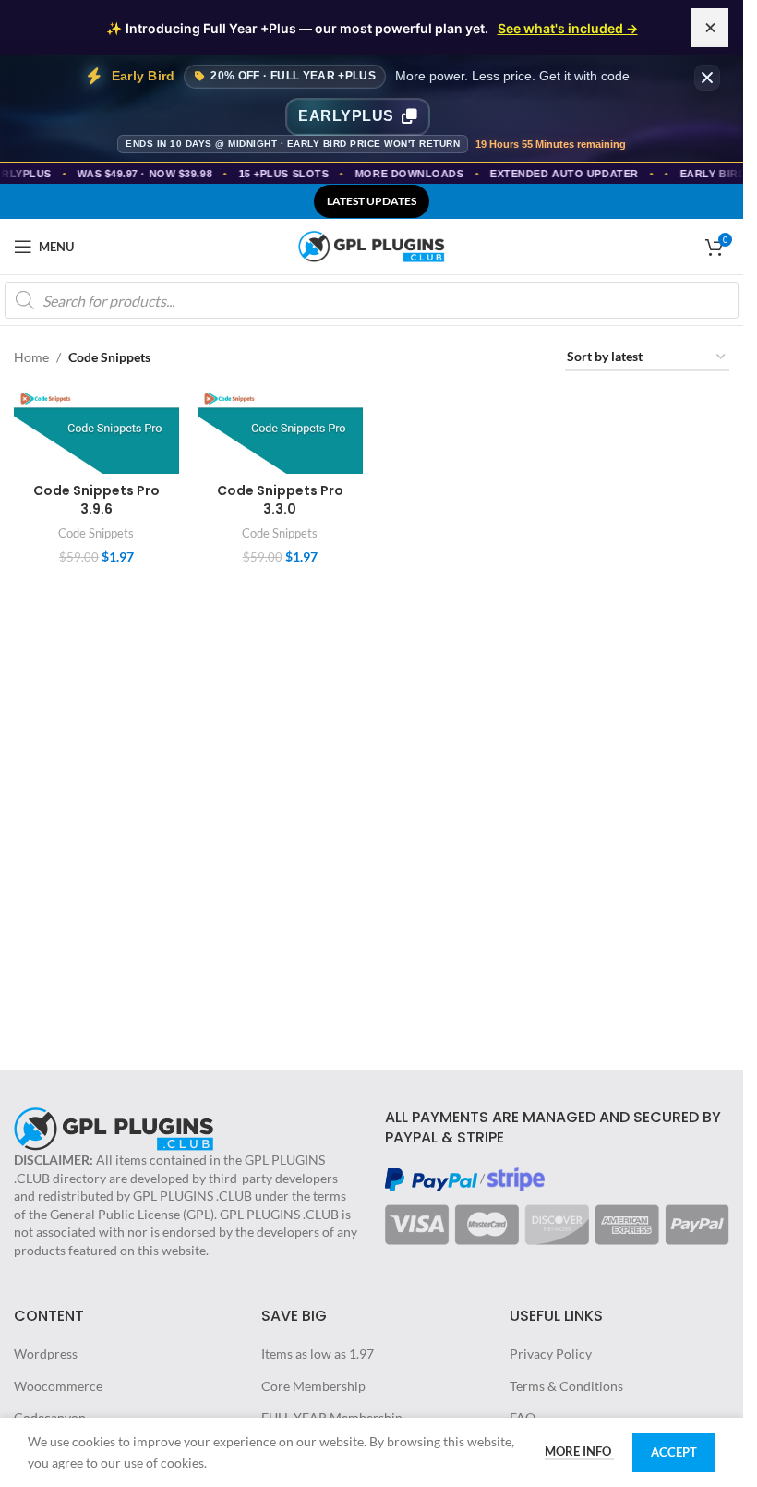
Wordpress (46, 1353)
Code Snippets (96, 533)
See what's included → (568, 28)
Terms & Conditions (566, 1386)
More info (579, 1451)
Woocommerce (58, 1386)
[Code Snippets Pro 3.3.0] (280, 432)
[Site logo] (372, 245)
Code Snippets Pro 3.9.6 (96, 499)
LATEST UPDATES (371, 201)
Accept (674, 1452)
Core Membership (313, 1386)
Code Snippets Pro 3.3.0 (280, 499)
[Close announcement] (709, 27)
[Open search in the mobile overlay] (372, 300)
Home (31, 357)
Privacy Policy (551, 1353)
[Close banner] (707, 78)
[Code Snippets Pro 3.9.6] (96, 432)
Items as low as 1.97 (317, 1353)
